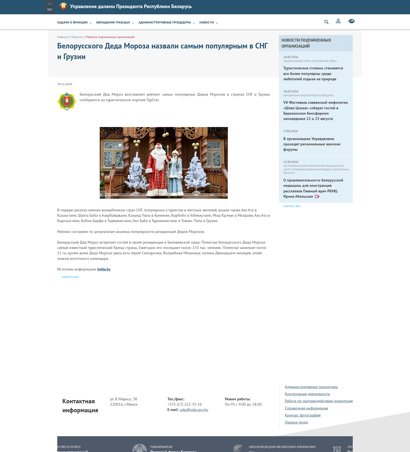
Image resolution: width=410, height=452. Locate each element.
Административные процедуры (165, 22)
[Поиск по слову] (328, 22)
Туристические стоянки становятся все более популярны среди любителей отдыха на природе (313, 73)
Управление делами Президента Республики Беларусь (131, 6)
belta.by (104, 269)
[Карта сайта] (338, 22)
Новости (206, 22)
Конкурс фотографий (303, 415)
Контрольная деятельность (307, 393)
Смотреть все (291, 206)
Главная (62, 37)
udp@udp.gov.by (194, 409)
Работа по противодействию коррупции (319, 400)
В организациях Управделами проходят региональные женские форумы (311, 144)
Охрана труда (296, 422)
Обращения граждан (113, 22)
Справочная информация (306, 408)
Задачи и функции (72, 22)
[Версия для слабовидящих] (351, 22)
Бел (49, 9)
